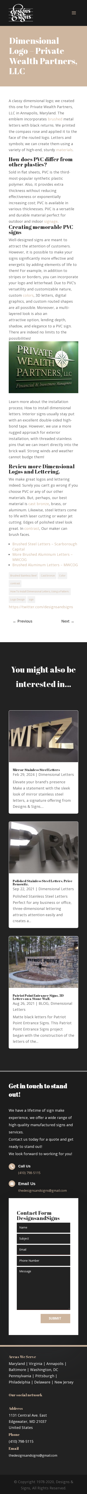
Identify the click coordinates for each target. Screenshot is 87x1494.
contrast (31, 528)
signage (51, 221)
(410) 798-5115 (29, 1173)
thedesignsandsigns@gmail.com (42, 1190)
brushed (55, 119)
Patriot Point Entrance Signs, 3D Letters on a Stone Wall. (38, 997)
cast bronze (38, 503)
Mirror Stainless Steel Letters (36, 770)
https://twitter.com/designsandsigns (41, 606)
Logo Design (17, 599)
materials (64, 149)
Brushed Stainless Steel (23, 575)
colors (28, 295)
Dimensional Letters (56, 774)
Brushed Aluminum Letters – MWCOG (45, 564)
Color (62, 575)
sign (31, 599)
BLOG (44, 1003)
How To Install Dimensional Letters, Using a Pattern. (39, 591)
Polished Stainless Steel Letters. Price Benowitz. (42, 882)
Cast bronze (48, 575)
